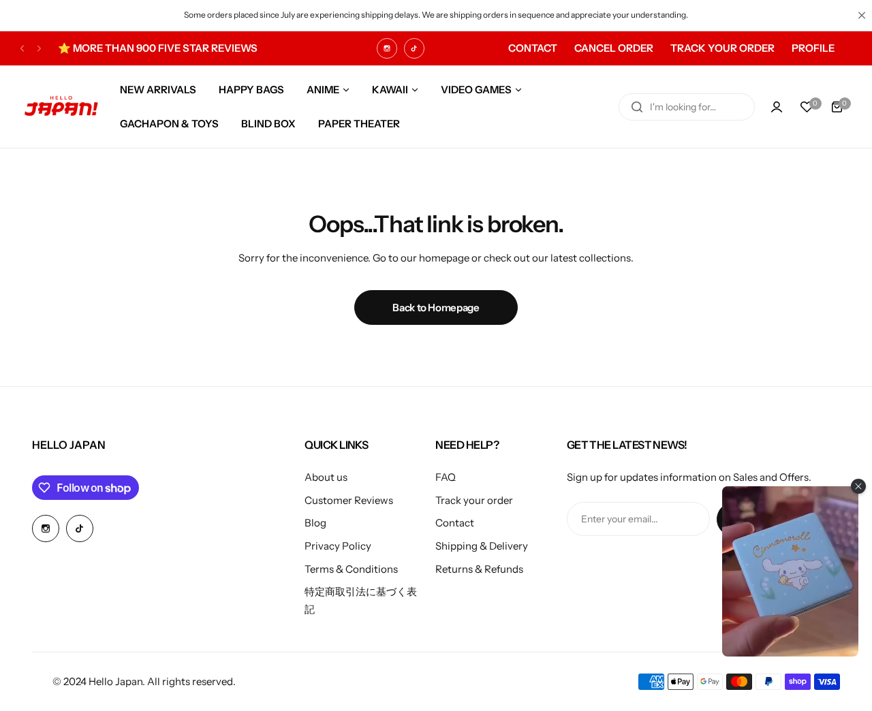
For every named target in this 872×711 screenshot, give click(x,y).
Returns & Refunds (479, 569)
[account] (777, 107)
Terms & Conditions (351, 569)
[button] (22, 48)
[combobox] (687, 107)
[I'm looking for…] (637, 107)
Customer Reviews (349, 500)
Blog (315, 522)
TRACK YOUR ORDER (722, 48)
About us (326, 477)
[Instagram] (387, 48)
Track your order (474, 500)
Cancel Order (613, 48)
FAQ (445, 477)
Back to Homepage (435, 307)
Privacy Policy (338, 545)
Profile (813, 48)
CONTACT (532, 48)
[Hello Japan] (61, 107)
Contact (454, 522)
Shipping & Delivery (481, 545)
